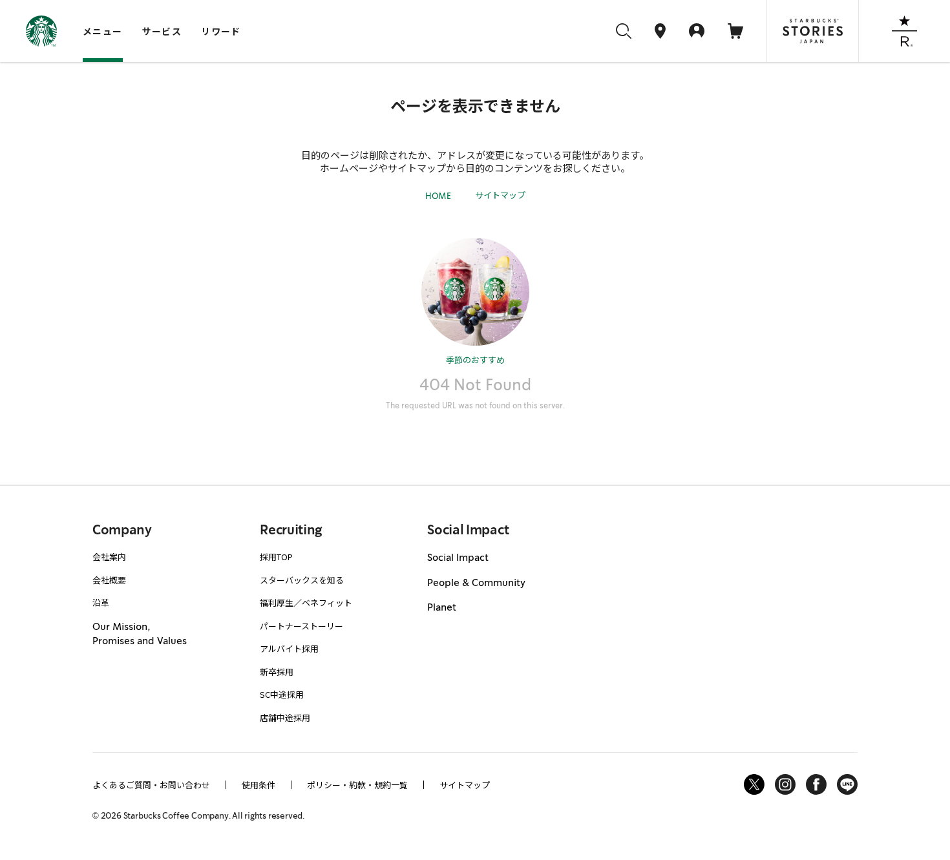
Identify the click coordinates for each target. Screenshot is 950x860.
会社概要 (109, 580)
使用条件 (258, 785)
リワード (221, 31)
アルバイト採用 (289, 648)
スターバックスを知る (302, 580)
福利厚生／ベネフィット (306, 602)
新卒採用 (276, 672)
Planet (441, 607)
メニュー (103, 31)
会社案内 (109, 557)
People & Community (476, 582)
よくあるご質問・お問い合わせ (151, 785)
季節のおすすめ (475, 359)
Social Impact (458, 557)
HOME (438, 196)
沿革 (100, 602)
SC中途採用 (282, 694)
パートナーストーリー (301, 626)
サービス (162, 31)
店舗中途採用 (285, 717)
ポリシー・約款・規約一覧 (357, 785)
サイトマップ (500, 195)
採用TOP (276, 557)
